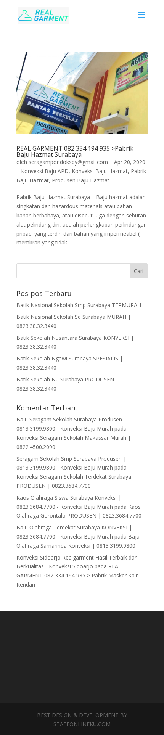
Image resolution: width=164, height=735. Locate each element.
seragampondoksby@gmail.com (68, 162)
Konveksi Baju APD (45, 171)
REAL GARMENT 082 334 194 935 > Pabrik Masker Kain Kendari (77, 575)
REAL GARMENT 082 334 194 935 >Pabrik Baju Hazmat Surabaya (74, 151)
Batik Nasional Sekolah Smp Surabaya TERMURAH (78, 305)
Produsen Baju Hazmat (80, 180)
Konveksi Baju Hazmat (100, 171)
